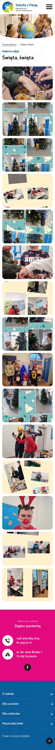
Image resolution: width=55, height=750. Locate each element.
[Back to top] (49, 741)
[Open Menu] (49, 7)
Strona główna (9, 45)
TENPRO (25, 736)
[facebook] (27, 667)
